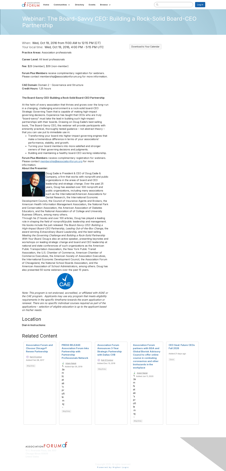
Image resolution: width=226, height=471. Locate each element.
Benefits (118, 456)
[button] (62, 4)
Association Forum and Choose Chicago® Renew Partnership (39, 348)
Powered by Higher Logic (113, 467)
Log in (200, 4)
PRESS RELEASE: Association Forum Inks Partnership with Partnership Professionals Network (75, 351)
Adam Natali (70, 363)
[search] (157, 4)
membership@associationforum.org (61, 161)
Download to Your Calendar (145, 46)
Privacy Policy (166, 458)
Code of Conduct (167, 453)
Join (116, 453)
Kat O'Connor (36, 357)
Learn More (120, 459)
